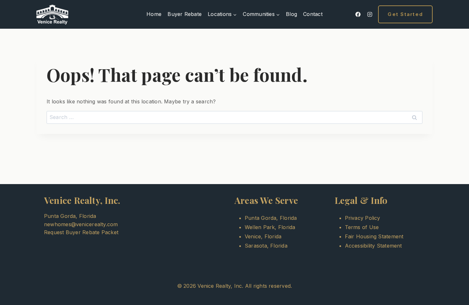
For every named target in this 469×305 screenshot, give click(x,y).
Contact (313, 14)
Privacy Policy (362, 218)
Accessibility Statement (373, 245)
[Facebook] (358, 14)
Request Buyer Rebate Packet (81, 232)
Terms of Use (362, 227)
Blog (291, 14)
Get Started (405, 14)
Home (153, 14)
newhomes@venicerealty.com (81, 224)
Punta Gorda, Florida (271, 218)
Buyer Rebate (185, 14)
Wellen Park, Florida (270, 227)
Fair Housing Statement (374, 236)
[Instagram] (370, 14)
